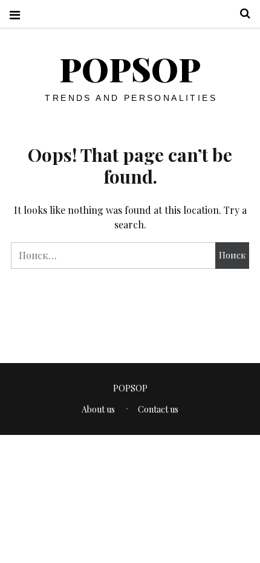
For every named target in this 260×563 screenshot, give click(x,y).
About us (98, 409)
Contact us (158, 409)
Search (241, 13)
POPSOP (130, 69)
